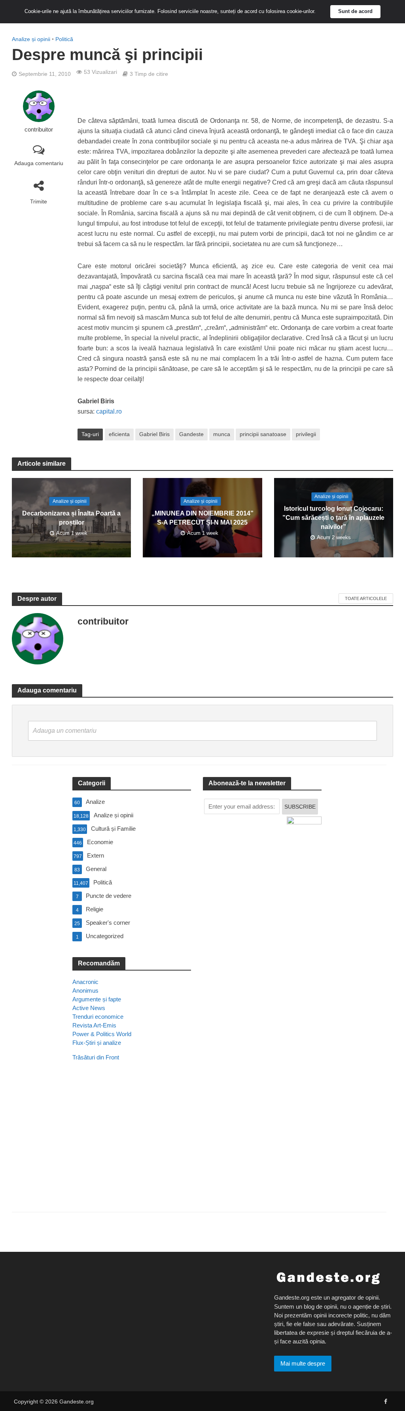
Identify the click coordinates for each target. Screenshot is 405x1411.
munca (221, 434)
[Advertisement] (131, 1147)
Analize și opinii (31, 39)
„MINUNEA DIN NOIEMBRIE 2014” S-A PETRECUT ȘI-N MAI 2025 (202, 518)
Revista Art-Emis (94, 1025)
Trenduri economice (97, 1016)
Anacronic (85, 981)
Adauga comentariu (38, 163)
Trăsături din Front (95, 1057)
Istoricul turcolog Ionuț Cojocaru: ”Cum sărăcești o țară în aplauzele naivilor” (333, 517)
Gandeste (191, 434)
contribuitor (39, 129)
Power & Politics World (101, 1034)
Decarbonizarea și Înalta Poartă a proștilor (71, 518)
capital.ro (109, 411)
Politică (64, 39)
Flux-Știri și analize (96, 1042)
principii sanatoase (263, 434)
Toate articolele (366, 598)
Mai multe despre (302, 1363)
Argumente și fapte (96, 999)
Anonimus (85, 990)
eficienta (119, 434)
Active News (88, 1008)
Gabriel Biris (154, 434)
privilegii (306, 434)
